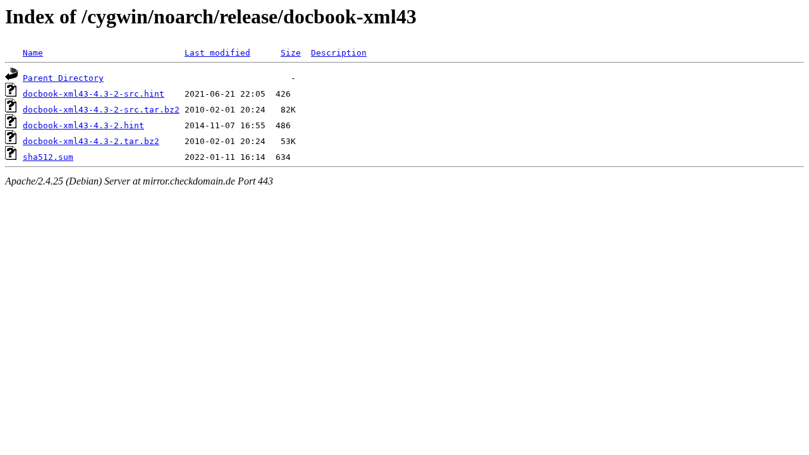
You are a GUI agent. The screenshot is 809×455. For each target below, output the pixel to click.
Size (291, 53)
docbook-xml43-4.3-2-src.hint (93, 94)
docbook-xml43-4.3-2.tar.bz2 (91, 141)
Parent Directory (63, 78)
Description (339, 53)
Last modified (217, 53)
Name (33, 53)
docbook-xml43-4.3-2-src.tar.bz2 (101, 109)
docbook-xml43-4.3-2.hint (83, 125)
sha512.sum (48, 157)
